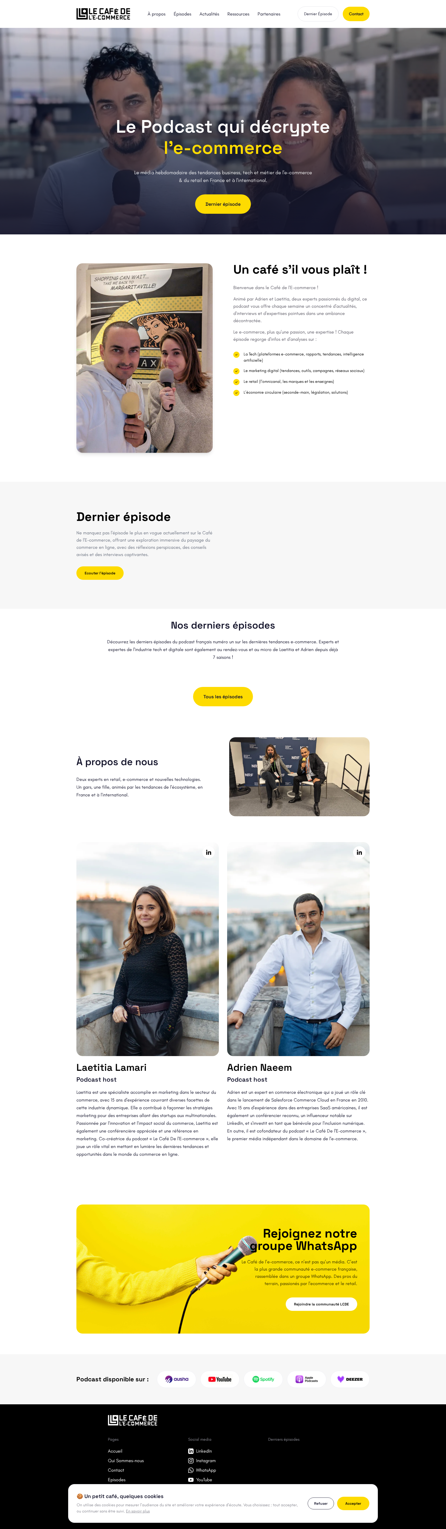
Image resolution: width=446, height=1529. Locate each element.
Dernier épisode (223, 204)
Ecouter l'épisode (100, 573)
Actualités (209, 14)
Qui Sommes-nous (126, 1460)
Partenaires (269, 14)
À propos (156, 14)
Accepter (353, 1503)
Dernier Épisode (318, 13)
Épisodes (182, 14)
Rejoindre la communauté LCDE (321, 1304)
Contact (356, 13)
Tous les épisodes (223, 697)
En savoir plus (138, 1511)
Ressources (238, 14)
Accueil (115, 1451)
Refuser (321, 1503)
